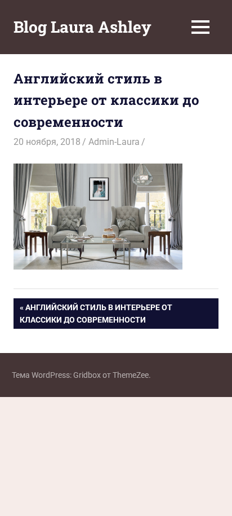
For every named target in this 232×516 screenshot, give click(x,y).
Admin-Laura (114, 141)
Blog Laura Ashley (82, 26)
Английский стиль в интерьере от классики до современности (96, 313)
